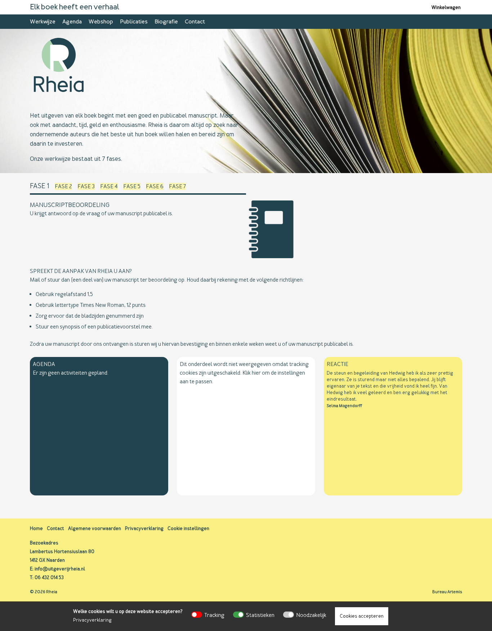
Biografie (166, 21)
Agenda (72, 21)
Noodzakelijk (311, 615)
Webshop (101, 21)
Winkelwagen (446, 7)
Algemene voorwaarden (94, 528)
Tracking (214, 615)
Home (36, 528)
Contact (195, 21)
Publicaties (134, 21)
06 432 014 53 (49, 577)
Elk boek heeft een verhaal (74, 7)
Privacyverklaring (92, 620)
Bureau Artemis (447, 592)
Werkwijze (42, 21)
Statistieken (260, 615)
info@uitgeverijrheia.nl (60, 569)
